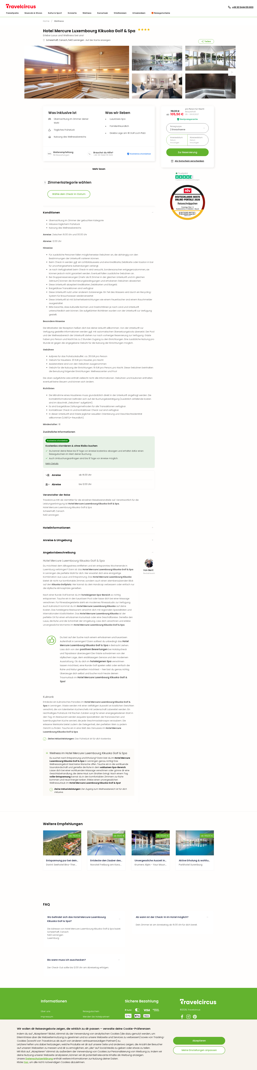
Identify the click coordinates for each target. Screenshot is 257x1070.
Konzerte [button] (72, 13)
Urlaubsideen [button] (138, 13)
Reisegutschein (91, 1011)
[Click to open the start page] (198, 1003)
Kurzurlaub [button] (102, 13)
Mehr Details (52, 463)
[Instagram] (188, 1018)
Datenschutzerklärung (39, 1058)
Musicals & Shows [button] (33, 13)
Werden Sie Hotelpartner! (96, 1016)
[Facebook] (182, 1018)
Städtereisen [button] (120, 13)
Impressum (47, 1016)
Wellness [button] (87, 13)
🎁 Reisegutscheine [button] (160, 13)
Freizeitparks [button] (12, 13)
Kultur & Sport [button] (55, 13)
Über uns (45, 1011)
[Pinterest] (195, 1018)
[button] (12, 13)
